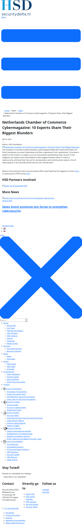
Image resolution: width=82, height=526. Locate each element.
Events (6, 361)
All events (11, 369)
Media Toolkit (12, 343)
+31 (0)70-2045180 (11, 508)
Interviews (11, 359)
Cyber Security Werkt (15, 420)
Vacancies (11, 341)
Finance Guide (12, 405)
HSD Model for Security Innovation (21, 397)
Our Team (11, 328)
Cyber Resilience (13, 374)
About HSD (11, 325)
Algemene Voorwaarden (15, 520)
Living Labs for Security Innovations (21, 399)
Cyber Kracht (12, 460)
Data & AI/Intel (13, 379)
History (10, 338)
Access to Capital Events (16, 407)
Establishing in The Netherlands (19, 434)
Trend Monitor (13, 444)
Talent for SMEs (13, 426)
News (5, 354)
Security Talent (13, 415)
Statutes (9, 518)
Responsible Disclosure (15, 523)
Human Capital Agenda (16, 423)
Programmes (8, 372)
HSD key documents (15, 331)
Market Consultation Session (18, 436)
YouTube (45, 492)
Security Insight (13, 454)
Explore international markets (19, 431)
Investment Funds (14, 410)
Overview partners (14, 348)
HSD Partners (12, 333)
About (5, 323)
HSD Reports (12, 457)
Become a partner (14, 351)
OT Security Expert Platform (18, 449)
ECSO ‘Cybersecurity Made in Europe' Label (24, 439)
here (77, 171)
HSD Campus (12, 336)
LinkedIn (45, 490)
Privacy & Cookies (13, 515)
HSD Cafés (11, 366)
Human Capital (13, 377)
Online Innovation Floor (16, 394)
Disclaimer (10, 513)
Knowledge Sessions (15, 447)
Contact (6, 384)
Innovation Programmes (17, 392)
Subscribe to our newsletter (15, 477)
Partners (6, 346)
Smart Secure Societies (16, 382)
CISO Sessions (12, 452)
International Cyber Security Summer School (25, 418)
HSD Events (11, 364)
